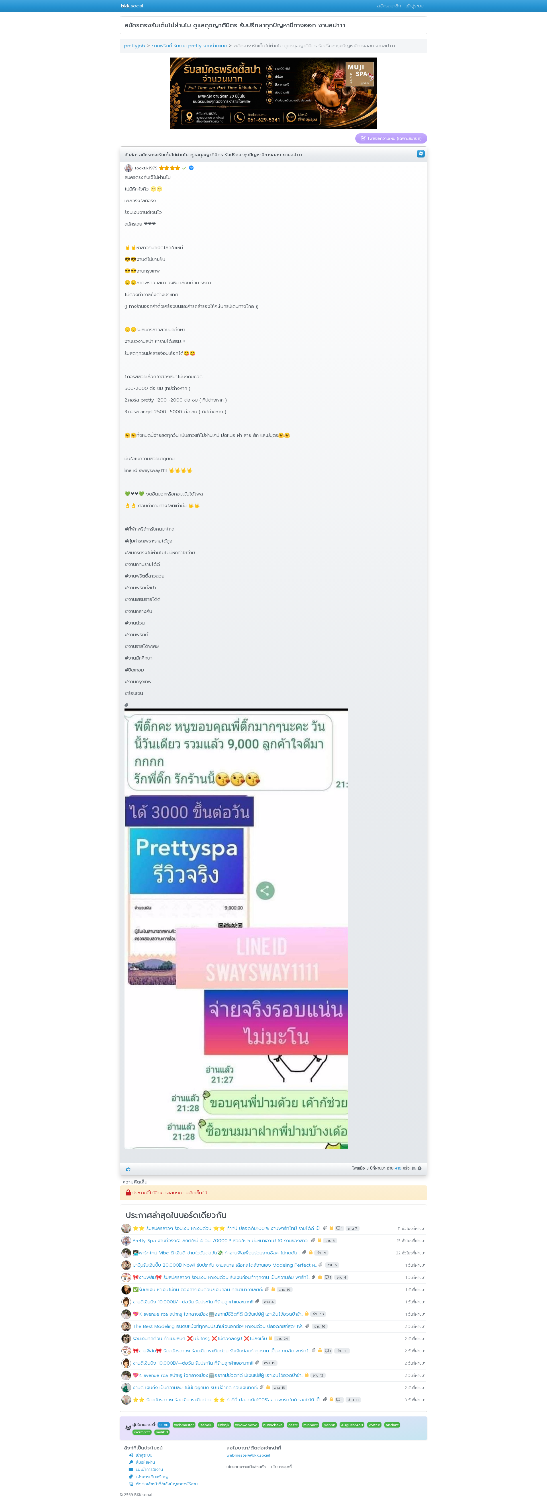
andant (392, 1424)
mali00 (162, 1432)
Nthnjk (223, 1424)
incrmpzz (142, 1432)
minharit (310, 1424)
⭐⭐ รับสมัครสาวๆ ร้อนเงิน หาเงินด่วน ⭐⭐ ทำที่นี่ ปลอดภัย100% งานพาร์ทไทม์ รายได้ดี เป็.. (227, 1228)
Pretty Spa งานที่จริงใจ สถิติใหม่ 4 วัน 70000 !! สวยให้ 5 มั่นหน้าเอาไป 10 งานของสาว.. (221, 1240)
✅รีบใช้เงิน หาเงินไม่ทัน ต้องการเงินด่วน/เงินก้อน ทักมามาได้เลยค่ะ (198, 1289)
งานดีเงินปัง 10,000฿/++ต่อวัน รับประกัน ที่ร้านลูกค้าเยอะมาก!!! (193, 1301)
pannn (329, 1424)
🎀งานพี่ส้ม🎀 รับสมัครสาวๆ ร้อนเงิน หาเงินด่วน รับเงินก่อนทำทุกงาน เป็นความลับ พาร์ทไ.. (221, 1277)
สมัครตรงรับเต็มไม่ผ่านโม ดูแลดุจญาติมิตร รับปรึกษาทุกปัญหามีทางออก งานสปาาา (220, 155)
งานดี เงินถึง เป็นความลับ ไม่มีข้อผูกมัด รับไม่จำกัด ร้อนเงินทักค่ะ (195, 1387)
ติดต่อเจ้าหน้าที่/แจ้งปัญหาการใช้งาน (167, 1484)
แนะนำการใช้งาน (149, 1470)
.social (132, 5)
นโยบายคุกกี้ (281, 1467)
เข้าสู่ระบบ (415, 5)
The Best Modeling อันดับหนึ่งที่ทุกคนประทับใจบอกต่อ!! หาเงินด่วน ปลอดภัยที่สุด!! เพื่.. (218, 1326)
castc (293, 1424)
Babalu (206, 1424)
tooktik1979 (146, 168)
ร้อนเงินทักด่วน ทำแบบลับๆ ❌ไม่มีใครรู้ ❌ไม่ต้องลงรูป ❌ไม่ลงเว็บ (200, 1338)
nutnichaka (273, 1424)
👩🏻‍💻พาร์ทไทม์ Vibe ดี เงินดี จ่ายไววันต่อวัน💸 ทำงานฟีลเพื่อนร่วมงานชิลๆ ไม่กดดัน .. (217, 1252)
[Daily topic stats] (414, 1168)
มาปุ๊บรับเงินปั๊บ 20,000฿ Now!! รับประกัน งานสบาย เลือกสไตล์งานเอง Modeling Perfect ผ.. (225, 1264)
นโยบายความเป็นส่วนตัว (246, 1467)
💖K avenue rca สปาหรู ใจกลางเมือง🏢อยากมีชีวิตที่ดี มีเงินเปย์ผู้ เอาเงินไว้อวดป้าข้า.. (218, 1313)
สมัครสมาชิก (389, 5)
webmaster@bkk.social (248, 1455)
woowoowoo (246, 1424)
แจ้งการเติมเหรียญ (152, 1477)
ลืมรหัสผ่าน (145, 1462)
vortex (374, 1424)
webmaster (184, 1424)
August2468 (352, 1424)
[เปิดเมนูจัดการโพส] (421, 153)
